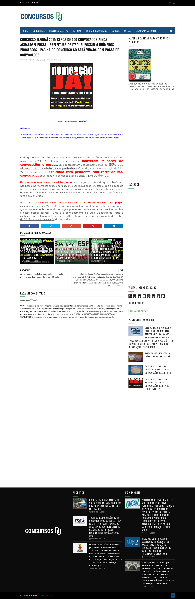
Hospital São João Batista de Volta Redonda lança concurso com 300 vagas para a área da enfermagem (105, 504)
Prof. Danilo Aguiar (138, 310)
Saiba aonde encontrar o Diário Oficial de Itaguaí (158, 355)
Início (22, 3)
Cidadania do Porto (146, 30)
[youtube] (174, 3)
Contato (35, 3)
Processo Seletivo (58, 30)
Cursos (116, 30)
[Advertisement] (123, 16)
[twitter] (170, 3)
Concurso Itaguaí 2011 (59, 59)
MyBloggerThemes (47, 595)
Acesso (127, 30)
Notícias (77, 30)
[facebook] (165, 3)
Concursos (39, 30)
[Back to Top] (173, 595)
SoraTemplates (33, 595)
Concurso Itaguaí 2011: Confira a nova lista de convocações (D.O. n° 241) (158, 369)
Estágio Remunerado (96, 30)
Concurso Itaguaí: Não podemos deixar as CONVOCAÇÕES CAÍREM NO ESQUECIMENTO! (157, 384)
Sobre (28, 3)
